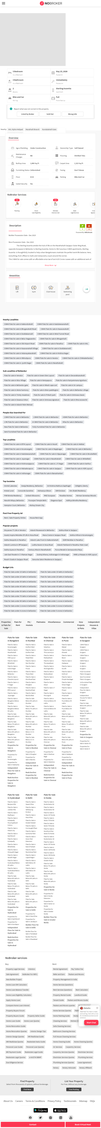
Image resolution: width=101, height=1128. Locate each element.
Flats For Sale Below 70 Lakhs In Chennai (50, 724)
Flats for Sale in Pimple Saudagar (67, 678)
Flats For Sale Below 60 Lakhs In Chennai (50, 716)
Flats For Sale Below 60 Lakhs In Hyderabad (13, 878)
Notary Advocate (69, 1068)
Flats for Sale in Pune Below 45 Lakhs (67, 700)
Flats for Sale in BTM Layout (13, 689)
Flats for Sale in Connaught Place (31, 827)
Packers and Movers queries (64, 1005)
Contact (32, 1124)
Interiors (31, 969)
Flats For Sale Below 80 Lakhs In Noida (50, 873)
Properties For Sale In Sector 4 (85, 747)
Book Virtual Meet (83, 1124)
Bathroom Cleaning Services (64, 1031)
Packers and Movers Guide (78, 1000)
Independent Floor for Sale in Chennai (50, 768)
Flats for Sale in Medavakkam (49, 673)
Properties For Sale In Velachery (49, 761)
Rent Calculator (82, 990)
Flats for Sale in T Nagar (49, 689)
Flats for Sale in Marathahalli (13, 651)
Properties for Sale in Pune (67, 746)
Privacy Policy (54, 1101)
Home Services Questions (63, 984)
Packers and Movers (76, 974)
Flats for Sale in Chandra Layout (13, 678)
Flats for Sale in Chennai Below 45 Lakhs (50, 700)
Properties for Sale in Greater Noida (48, 911)
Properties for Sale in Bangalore (13, 748)
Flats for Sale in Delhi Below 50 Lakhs (31, 870)
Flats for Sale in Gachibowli (13, 835)
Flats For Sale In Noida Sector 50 (49, 808)
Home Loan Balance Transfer (17, 990)
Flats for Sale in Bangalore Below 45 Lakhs (13, 700)
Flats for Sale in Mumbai (31, 639)
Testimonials (70, 1101)
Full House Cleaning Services (64, 1036)
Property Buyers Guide (15, 1016)
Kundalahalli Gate (49, 129)
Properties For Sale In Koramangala (12, 757)
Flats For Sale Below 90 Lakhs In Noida (50, 881)
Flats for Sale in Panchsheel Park (31, 851)
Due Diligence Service (14, 1062)
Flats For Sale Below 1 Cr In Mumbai (30, 731)
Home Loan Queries (31, 1021)
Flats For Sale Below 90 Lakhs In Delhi (31, 901)
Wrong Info (72, 114)
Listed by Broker (27, 114)
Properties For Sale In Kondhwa (67, 758)
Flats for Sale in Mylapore (49, 678)
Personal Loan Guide (14, 1047)
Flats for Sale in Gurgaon (86, 639)
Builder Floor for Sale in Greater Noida (50, 920)
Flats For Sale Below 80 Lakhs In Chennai (50, 731)
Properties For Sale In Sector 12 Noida (49, 903)
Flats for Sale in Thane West (31, 673)
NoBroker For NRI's (29, 974)
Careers (19, 1101)
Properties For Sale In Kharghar (31, 753)
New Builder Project (14, 979)
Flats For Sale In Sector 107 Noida (49, 843)
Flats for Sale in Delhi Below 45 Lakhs (31, 862)
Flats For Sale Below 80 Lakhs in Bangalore (13, 731)
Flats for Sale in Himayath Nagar (13, 851)
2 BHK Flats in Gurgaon (84, 651)
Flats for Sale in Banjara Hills (13, 803)
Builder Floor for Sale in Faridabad (31, 932)
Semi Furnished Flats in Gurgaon (85, 678)
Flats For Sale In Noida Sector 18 (49, 838)
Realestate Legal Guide (34, 1052)
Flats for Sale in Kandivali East (31, 689)
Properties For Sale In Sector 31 (85, 742)
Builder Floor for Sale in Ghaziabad (31, 938)
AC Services (57, 1047)
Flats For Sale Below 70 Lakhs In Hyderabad (13, 886)
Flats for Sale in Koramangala (13, 646)
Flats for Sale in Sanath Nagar (13, 856)
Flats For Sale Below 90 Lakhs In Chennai (50, 739)
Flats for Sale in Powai (31, 667)
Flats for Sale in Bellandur (13, 673)
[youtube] (70, 1117)
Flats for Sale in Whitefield (13, 662)
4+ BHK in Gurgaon (83, 667)
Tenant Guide (58, 1000)
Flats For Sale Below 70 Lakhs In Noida (50, 865)
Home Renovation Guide (15, 1026)
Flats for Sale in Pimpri (67, 689)
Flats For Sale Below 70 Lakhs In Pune (68, 724)
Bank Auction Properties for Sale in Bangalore (13, 781)
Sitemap (83, 1101)
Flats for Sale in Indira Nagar (13, 667)
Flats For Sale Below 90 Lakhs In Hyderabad (13, 901)
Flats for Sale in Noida (49, 796)
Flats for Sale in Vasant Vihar (31, 803)
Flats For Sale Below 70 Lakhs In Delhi (31, 886)
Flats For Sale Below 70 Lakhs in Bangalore (13, 724)
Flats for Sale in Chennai (49, 639)
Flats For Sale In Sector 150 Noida (49, 854)
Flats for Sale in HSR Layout (13, 656)
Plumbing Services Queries (63, 1062)
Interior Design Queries (15, 1036)
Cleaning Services (60, 1021)
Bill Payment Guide (13, 1052)
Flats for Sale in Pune (67, 639)
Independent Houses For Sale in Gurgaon (86, 697)
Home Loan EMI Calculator (16, 984)
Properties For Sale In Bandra (30, 758)
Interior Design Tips (38, 1031)
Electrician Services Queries (63, 1057)
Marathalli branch (32, 129)
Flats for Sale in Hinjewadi (67, 694)
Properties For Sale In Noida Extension (48, 896)
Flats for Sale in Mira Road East (31, 678)
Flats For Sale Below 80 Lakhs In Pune (68, 731)
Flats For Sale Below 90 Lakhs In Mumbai (31, 724)
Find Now (27, 1089)
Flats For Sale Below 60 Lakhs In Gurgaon (86, 705)
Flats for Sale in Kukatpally (13, 840)
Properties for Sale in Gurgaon (86, 735)
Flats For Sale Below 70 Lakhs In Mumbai (31, 708)
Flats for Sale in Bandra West (31, 694)
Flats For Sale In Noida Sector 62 (49, 803)
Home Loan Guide (13, 1021)
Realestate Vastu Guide (36, 1042)
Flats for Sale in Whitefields (13, 845)
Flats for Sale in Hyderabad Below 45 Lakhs (14, 862)
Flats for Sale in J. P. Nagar (13, 683)
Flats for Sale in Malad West (31, 656)
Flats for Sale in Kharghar (31, 683)
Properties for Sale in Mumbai (32, 746)
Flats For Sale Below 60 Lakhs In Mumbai (31, 700)
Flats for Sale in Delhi (31, 796)
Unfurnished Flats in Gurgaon (86, 683)
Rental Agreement (60, 969)
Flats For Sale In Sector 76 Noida (49, 824)
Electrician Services (85, 1052)
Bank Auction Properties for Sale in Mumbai (32, 775)
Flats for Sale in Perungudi (49, 694)
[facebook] (30, 1117)
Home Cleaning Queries (83, 1042)
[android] (41, 1110)
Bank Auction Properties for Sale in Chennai (50, 777)
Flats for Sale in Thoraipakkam (49, 662)
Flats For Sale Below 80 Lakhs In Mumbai (31, 716)
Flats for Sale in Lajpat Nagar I (31, 856)
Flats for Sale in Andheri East (31, 651)
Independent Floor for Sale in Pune (68, 765)
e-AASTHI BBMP (35, 1057)
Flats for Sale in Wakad (67, 646)
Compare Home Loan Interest (17, 1005)
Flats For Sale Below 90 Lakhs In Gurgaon (86, 728)
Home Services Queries (62, 1010)
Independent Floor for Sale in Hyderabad (14, 930)
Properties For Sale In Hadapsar (67, 753)
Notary (56, 1068)
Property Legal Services (15, 969)
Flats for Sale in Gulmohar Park (31, 832)
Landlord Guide (81, 995)
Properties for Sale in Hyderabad (13, 910)
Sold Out (50, 114)
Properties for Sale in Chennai (50, 746)
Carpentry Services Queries (63, 1052)
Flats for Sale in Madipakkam (49, 656)
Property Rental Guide (62, 995)
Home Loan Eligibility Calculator (18, 995)
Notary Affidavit (85, 1068)
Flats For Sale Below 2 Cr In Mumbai (30, 739)
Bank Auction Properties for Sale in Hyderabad (13, 941)
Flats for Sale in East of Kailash (31, 845)
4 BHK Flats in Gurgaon (84, 662)
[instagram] (50, 1117)
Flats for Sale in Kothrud (67, 673)
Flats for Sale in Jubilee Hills (13, 808)
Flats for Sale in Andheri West (31, 646)
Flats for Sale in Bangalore (13, 639)
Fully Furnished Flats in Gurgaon (85, 673)
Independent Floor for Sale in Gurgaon (85, 690)
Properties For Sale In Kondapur (13, 923)
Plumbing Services (85, 1057)
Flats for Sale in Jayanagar (13, 694)
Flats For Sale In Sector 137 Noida (49, 814)
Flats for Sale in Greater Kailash (31, 821)
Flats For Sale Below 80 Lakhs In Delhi (31, 893)
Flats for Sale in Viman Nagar (67, 683)
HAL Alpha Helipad (15, 129)
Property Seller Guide (36, 1016)
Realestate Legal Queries (15, 1057)
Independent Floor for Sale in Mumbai (32, 765)
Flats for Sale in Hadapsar (67, 662)
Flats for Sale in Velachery (49, 646)
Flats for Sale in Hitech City (13, 829)
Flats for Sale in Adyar (49, 683)
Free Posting (74, 1089)
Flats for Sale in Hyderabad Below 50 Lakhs (14, 870)
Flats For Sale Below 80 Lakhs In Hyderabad (13, 893)
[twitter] (40, 1117)
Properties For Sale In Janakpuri (31, 920)
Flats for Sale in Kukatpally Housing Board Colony (13, 821)
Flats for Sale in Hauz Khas (31, 816)
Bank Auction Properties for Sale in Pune (67, 775)
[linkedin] (60, 1117)
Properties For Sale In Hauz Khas (31, 915)
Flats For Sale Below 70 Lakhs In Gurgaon (86, 713)
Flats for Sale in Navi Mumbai (31, 662)
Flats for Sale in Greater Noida (49, 859)
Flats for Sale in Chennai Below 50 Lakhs (50, 708)
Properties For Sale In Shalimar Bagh (49, 754)
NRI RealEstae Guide (36, 1036)
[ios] (60, 1110)
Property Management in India (65, 979)
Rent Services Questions (62, 990)
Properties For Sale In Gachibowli (14, 918)
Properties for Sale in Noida (49, 888)
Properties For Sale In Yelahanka (13, 763)
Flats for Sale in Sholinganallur (49, 667)
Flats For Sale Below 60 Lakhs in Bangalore (13, 716)
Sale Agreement (12, 974)
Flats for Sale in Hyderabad (14, 796)
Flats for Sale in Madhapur (13, 814)
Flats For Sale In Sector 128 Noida (49, 848)
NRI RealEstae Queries (14, 1042)
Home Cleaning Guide (61, 1042)
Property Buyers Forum (15, 1010)
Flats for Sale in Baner (67, 656)
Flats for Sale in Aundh (67, 667)
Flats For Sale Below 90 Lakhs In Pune (68, 739)
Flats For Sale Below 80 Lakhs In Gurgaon (86, 721)
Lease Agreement (84, 1062)
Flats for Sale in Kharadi (67, 651)
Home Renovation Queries (16, 1031)
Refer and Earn (59, 974)
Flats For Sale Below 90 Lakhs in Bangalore (13, 739)
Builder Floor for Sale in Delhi (32, 926)
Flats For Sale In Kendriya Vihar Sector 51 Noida (49, 831)
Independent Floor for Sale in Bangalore (14, 771)
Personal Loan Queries (35, 1047)
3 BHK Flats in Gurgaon (84, 656)
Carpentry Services (73, 1047)
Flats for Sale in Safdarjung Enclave (31, 809)
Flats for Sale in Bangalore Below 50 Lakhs (13, 708)
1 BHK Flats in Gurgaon (84, 646)
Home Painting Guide (61, 1016)
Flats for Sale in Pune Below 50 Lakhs (67, 708)
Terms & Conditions (35, 1101)
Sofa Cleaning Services (62, 1026)
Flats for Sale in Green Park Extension (31, 839)
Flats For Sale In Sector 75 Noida (49, 819)
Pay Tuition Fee (77, 969)
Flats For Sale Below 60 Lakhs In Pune (68, 716)
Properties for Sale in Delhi (31, 908)
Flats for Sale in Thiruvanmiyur (49, 651)
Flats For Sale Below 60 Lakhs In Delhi (31, 878)
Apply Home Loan (13, 1000)
